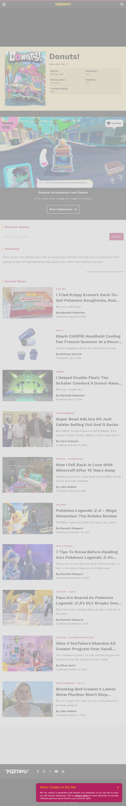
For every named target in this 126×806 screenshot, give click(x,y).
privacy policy (82, 795)
